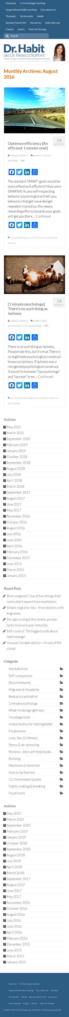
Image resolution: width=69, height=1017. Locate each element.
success (26, 237)
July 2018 (14, 475)
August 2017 (16, 498)
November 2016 (18, 516)
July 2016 (14, 534)
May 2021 (14, 427)
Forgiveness (17, 731)
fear (39, 398)
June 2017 (14, 504)
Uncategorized (19, 717)
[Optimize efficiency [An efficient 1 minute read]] (34, 110)
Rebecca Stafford (19, 155)
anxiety (17, 403)
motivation (52, 237)
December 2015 (18, 558)
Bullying (14, 759)
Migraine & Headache (24, 690)
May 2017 (14, 510)
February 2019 (17, 445)
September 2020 (18, 439)
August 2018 (16, 469)
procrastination (16, 237)
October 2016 (17, 522)
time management (30, 398)
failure (10, 403)
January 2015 (16, 576)
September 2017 (18, 492)
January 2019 (16, 451)
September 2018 (18, 463)
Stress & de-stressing (24, 745)
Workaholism (18, 669)
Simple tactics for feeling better (31, 724)
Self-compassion (20, 676)
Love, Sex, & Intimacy (23, 738)
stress (44, 237)
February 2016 (17, 552)
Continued (43, 216)
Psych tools (17, 793)
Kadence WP (56, 1010)
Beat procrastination (23, 696)
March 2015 (15, 570)
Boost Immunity (20, 683)
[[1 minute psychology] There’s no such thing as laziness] (34, 274)
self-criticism (35, 237)
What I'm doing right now (26, 710)
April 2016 (14, 546)
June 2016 (14, 540)
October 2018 (17, 457)
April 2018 (14, 480)
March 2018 (15, 486)
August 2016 (16, 528)
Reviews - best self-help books (30, 752)
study (50, 398)
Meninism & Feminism (24, 765)
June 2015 (14, 564)
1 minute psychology (32, 325)
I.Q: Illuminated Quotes (25, 779)
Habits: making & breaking (27, 786)
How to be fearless (22, 772)
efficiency (12, 243)
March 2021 (15, 433)
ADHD (45, 398)
